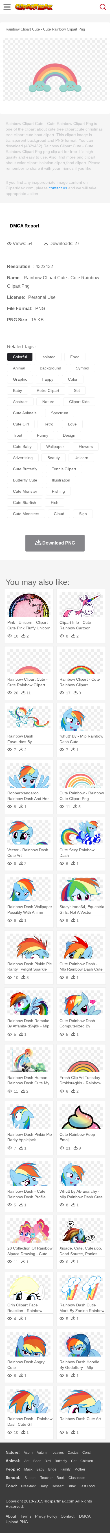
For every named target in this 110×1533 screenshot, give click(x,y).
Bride (52, 1469)
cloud (59, 513)
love (72, 424)
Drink (71, 1486)
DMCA (84, 1516)
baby (17, 390)
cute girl (21, 424)
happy (47, 379)
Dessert (57, 1486)
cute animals (24, 413)
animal (19, 368)
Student (30, 1478)
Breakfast (28, 1486)
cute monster (25, 491)
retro (48, 424)
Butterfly (61, 1461)
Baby (40, 1469)
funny (42, 435)
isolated (48, 357)
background (50, 368)
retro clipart (48, 390)
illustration (61, 480)
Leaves (58, 1453)
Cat (73, 1461)
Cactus (73, 1453)
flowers (86, 446)
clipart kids (79, 401)
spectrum (59, 413)
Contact (67, 1516)
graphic (20, 379)
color (73, 379)
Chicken (86, 1461)
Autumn (43, 1453)
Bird (48, 1461)
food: (11, 1486)
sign (83, 513)
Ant (26, 1461)
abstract (20, 401)
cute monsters (26, 513)
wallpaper (55, 446)
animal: (13, 1460)
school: (13, 1477)
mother (79, 1469)
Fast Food (87, 1486)
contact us (58, 188)
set (77, 390)
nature (48, 401)
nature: (13, 1452)
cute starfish (24, 502)
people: (13, 1469)
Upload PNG (17, 1522)
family (65, 1469)
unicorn (81, 457)
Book (61, 1478)
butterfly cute (25, 480)
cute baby (22, 446)
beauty (53, 457)
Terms (26, 1516)
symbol (82, 368)
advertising (23, 457)
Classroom (77, 1478)
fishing (58, 491)
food (75, 357)
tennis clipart (64, 469)
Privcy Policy (46, 1516)
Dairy (43, 1486)
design (69, 435)
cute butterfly (25, 469)
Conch (87, 1453)
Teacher (46, 1478)
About (11, 1516)
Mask (28, 1469)
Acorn (28, 1453)
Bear (37, 1461)
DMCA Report (24, 226)
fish (54, 502)
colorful (20, 357)
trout (17, 435)
